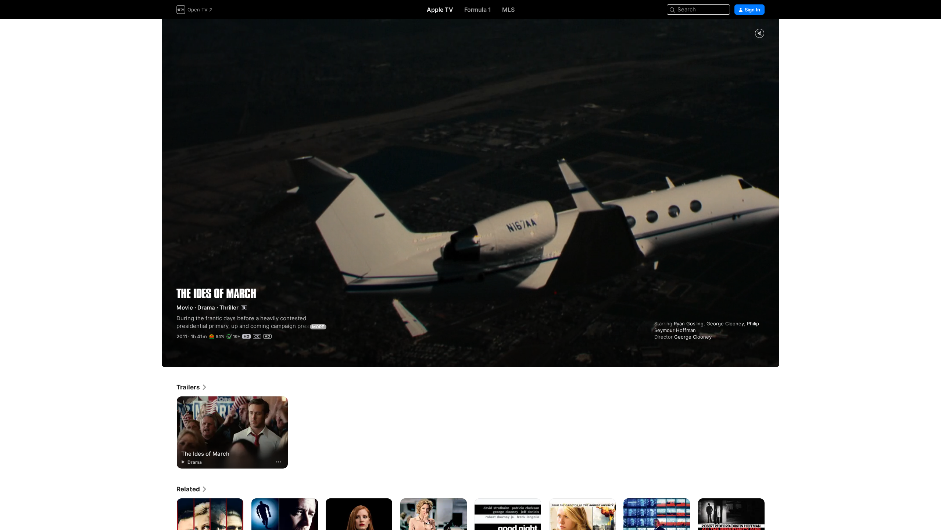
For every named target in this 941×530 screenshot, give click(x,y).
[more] (278, 462)
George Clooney (725, 323)
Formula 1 (477, 9)
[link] (191, 387)
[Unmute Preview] (759, 33)
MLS (508, 9)
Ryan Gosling (689, 323)
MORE (318, 326)
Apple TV (440, 9)
